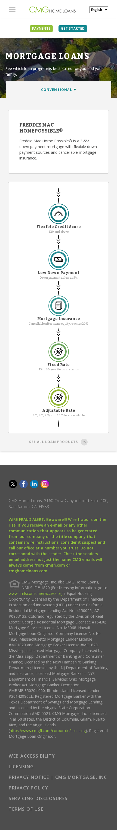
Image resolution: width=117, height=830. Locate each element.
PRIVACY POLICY (28, 788)
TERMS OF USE (26, 809)
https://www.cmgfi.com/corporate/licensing (48, 730)
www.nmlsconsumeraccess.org (36, 593)
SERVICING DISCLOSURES (38, 798)
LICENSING (21, 767)
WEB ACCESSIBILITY (32, 756)
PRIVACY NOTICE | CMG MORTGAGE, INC (58, 777)
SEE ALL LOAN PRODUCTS (53, 441)
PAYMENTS (41, 28)
